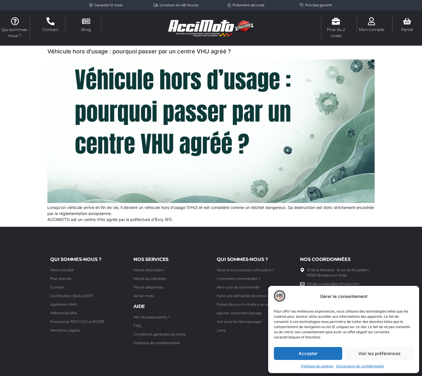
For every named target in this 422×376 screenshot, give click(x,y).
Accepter (308, 353)
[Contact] (51, 21)
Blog (86, 29)
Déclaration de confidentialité (360, 366)
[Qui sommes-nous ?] (15, 21)
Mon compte (371, 29)
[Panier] (407, 21)
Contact (50, 29)
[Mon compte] (371, 21)
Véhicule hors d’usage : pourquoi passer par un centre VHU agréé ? (139, 51)
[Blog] (86, 21)
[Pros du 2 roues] (336, 21)
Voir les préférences (379, 353)
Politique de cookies (317, 366)
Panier (407, 29)
